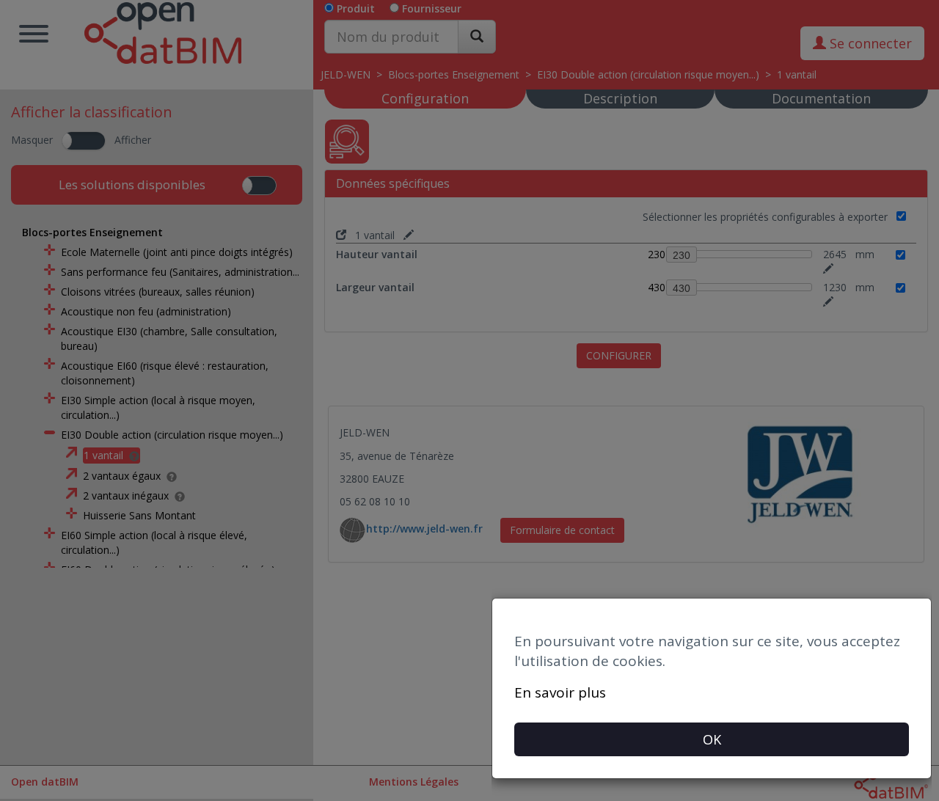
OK (712, 739)
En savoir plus (560, 692)
